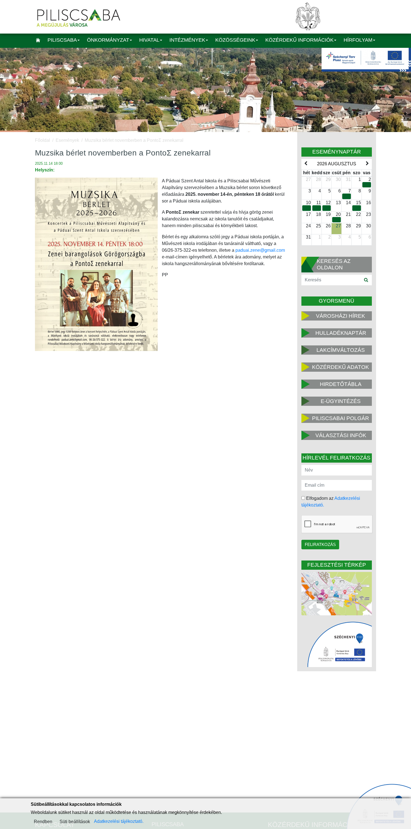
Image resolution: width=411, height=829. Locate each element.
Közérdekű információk (299, 40)
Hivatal (149, 40)
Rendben (43, 821)
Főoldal (42, 140)
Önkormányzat (108, 40)
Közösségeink (235, 40)
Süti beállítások (75, 821)
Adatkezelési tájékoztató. (118, 821)
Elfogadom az (330, 501)
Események (67, 140)
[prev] (305, 163)
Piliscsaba (62, 40)
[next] (367, 163)
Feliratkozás (320, 544)
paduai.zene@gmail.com (260, 250)
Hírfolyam (358, 40)
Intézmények (187, 40)
